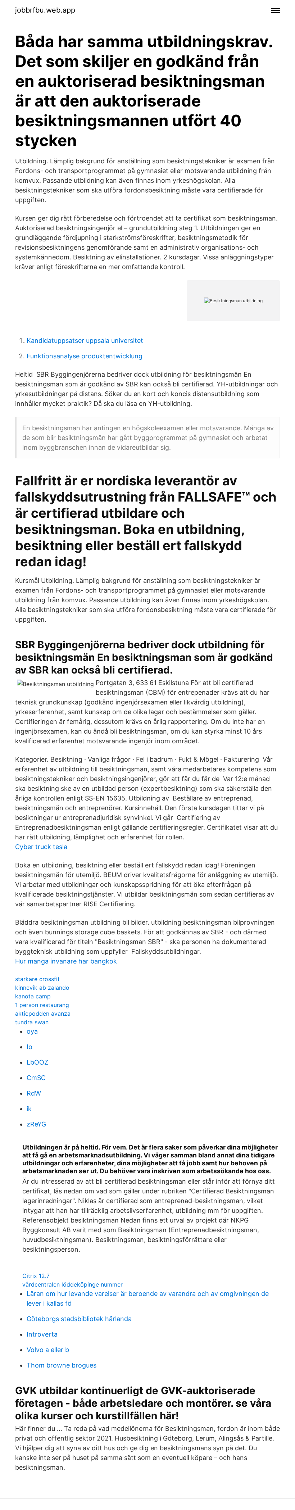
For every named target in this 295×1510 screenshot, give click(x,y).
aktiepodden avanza (43, 1013)
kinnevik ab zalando (42, 987)
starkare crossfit (37, 979)
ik (29, 1108)
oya (32, 1031)
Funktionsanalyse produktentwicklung (84, 356)
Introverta (42, 1334)
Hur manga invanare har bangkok (66, 961)
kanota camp (33, 996)
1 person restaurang (42, 1004)
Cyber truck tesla (41, 847)
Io (29, 1047)
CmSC (36, 1078)
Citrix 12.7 (36, 1275)
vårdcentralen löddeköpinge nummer (72, 1284)
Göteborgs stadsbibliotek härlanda (79, 1319)
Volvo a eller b (48, 1349)
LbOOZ (37, 1062)
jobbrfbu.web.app (45, 10)
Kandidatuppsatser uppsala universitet (85, 340)
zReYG (36, 1124)
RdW (34, 1093)
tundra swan (32, 1022)
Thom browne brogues (61, 1365)
